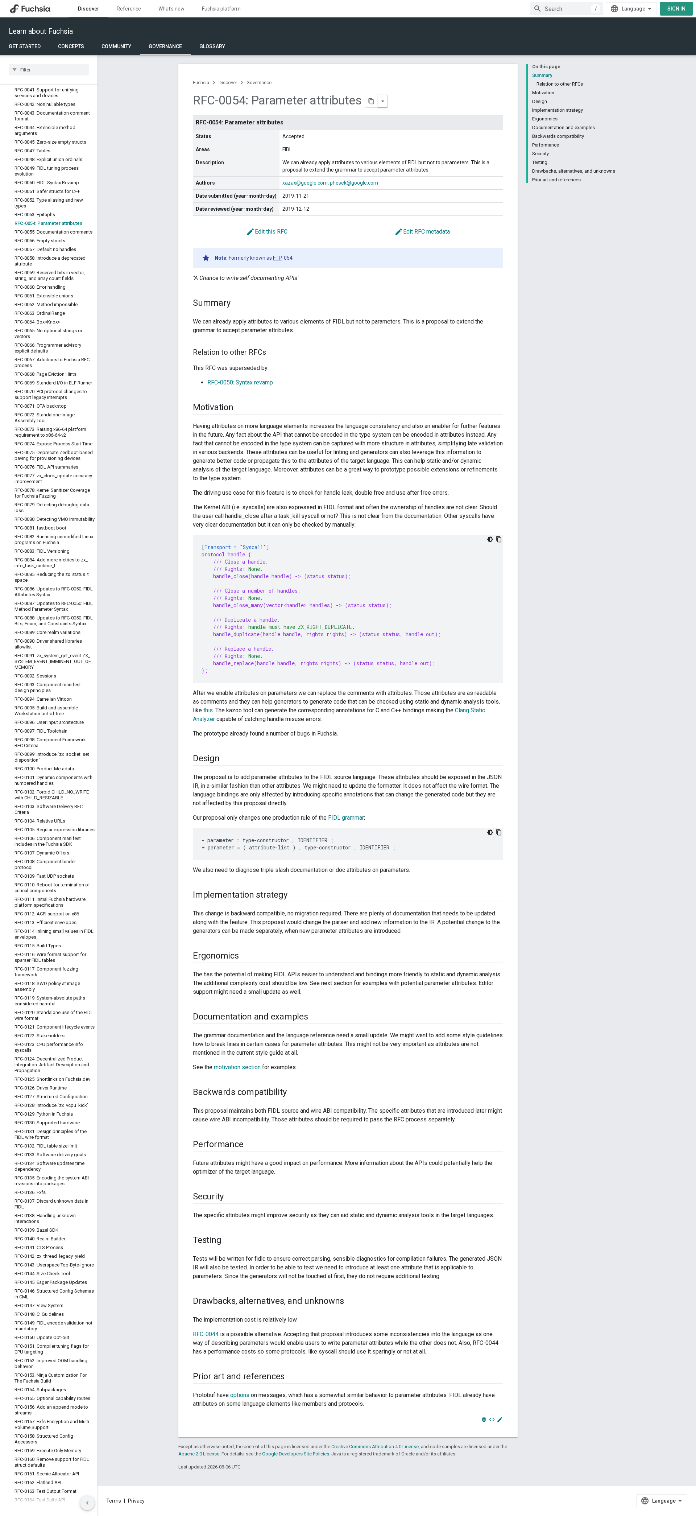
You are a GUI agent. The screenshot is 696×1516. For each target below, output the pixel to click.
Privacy (136, 1501)
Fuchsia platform (221, 9)
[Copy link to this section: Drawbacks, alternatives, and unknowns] (351, 1301)
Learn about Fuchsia (41, 31)
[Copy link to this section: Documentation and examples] (315, 1017)
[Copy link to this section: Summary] (237, 303)
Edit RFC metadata (422, 231)
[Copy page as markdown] (371, 101)
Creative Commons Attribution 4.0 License (375, 1446)
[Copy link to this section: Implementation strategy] (294, 895)
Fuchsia (201, 82)
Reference (129, 9)
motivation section (237, 1067)
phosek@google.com (354, 183)
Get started (25, 46)
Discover (88, 9)
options (239, 1395)
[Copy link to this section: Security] (231, 1197)
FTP (277, 258)
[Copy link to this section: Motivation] (240, 408)
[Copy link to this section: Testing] (228, 1240)
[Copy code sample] (498, 539)
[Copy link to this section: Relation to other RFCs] (273, 353)
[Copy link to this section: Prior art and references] (292, 1377)
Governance (165, 46)
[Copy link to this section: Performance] (250, 1145)
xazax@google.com (305, 183)
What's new (171, 9)
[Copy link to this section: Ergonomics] (246, 956)
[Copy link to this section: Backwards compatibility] (293, 1092)
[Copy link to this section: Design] (227, 759)
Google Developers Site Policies (295, 1454)
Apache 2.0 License (198, 1454)
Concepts (71, 46)
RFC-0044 (206, 1334)
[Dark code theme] (490, 539)
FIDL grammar (346, 817)
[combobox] (566, 8)
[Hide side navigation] (87, 1503)
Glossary (212, 46)
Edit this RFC (266, 231)
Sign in (676, 9)
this (208, 710)
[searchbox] (49, 69)
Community (116, 46)
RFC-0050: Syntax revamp (240, 382)
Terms (113, 1501)
